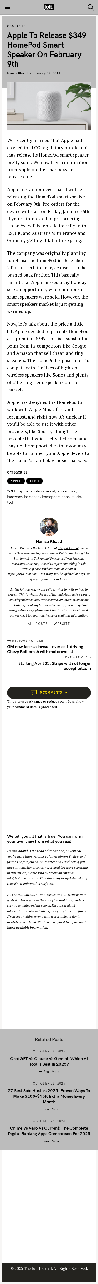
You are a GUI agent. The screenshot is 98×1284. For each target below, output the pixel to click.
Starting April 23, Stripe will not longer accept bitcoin (54, 666)
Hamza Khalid (17, 73)
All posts (38, 624)
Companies (16, 26)
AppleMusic (67, 491)
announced (41, 189)
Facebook (56, 558)
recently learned (32, 140)
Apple (16, 481)
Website (62, 624)
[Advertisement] (49, 775)
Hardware (14, 497)
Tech (34, 481)
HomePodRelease (55, 497)
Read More (51, 1072)
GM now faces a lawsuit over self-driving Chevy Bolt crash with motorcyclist (45, 649)
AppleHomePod (43, 491)
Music (76, 497)
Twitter (64, 553)
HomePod (32, 497)
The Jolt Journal (68, 548)
